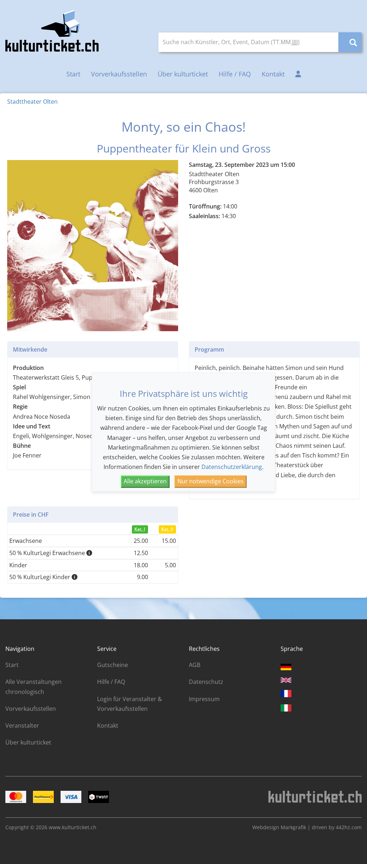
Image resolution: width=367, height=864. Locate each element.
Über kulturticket (183, 74)
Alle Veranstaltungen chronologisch (33, 686)
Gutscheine (112, 665)
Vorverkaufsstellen (119, 74)
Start (73, 74)
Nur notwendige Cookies (210, 481)
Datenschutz (206, 682)
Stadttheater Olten (32, 101)
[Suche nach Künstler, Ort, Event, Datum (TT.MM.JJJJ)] (350, 42)
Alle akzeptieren (145, 481)
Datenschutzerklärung (231, 467)
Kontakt (273, 74)
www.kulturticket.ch (72, 827)
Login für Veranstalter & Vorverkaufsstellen (129, 704)
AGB (194, 665)
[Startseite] (52, 31)
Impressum (204, 699)
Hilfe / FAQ (235, 74)
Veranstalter (22, 725)
